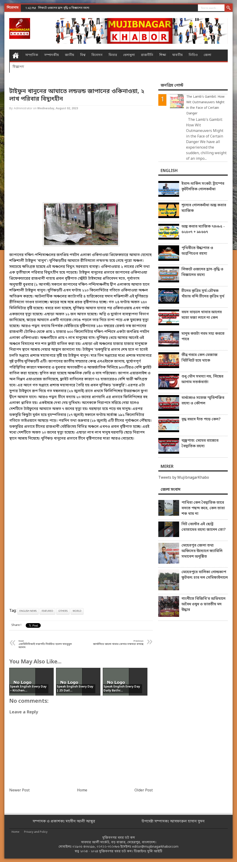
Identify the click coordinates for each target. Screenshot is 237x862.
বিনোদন (97, 55)
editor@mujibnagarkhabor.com (155, 847)
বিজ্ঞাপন (18, 67)
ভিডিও (193, 55)
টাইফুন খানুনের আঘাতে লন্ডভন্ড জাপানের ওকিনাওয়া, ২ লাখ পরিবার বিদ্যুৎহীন (76, 95)
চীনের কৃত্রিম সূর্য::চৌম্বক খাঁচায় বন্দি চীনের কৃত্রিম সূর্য (202, 293)
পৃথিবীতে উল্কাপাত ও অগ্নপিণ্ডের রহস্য (197, 251)
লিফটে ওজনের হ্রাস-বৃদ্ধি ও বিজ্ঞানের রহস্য (202, 272)
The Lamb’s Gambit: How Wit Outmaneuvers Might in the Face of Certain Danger (205, 105)
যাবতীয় (177, 55)
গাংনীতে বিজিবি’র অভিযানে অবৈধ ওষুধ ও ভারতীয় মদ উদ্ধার (203, 604)
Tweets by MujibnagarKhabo (183, 477)
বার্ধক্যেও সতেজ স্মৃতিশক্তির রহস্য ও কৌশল (202, 400)
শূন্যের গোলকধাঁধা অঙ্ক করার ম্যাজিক (203, 208)
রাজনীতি (147, 55)
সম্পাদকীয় (51, 55)
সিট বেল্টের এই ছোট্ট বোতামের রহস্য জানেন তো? (203, 527)
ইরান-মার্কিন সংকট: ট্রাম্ (52, 8)
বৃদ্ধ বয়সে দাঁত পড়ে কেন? (201, 419)
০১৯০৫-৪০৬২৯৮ (83, 847)
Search (229, 8)
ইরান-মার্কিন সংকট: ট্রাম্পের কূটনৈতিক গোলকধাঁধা (202, 186)
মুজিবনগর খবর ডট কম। (116, 851)
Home (15, 55)
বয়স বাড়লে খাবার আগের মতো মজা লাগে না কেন (201, 315)
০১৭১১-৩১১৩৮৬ (108, 847)
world (77, 611)
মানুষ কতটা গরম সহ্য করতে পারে (203, 336)
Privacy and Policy (35, 832)
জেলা (207, 55)
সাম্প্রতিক (31, 55)
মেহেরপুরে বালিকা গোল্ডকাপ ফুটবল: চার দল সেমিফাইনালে (204, 575)
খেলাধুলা (129, 55)
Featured (47, 611)
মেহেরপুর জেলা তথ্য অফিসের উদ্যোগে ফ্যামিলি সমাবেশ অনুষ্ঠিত (201, 551)
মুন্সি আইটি (154, 851)
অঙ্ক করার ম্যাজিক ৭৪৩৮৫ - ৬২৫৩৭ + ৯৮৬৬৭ (203, 229)
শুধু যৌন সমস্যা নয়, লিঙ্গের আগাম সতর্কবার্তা (202, 379)
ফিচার (113, 55)
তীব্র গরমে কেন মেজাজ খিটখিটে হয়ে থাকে (199, 358)
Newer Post (19, 790)
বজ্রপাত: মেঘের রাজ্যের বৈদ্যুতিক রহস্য (199, 443)
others (63, 611)
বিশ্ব (82, 55)
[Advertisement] (81, 157)
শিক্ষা (162, 55)
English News (28, 611)
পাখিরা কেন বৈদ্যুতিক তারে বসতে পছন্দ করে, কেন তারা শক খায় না (203, 508)
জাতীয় (69, 55)
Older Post (143, 790)
